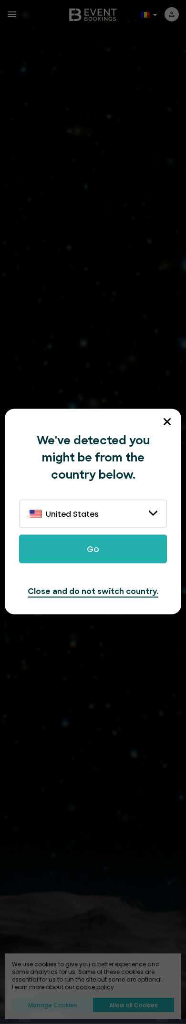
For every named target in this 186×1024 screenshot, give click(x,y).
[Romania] (146, 13)
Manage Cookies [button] (52, 1005)
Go (93, 549)
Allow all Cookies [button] (133, 1005)
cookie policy (95, 987)
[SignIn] (172, 14)
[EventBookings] (93, 14)
